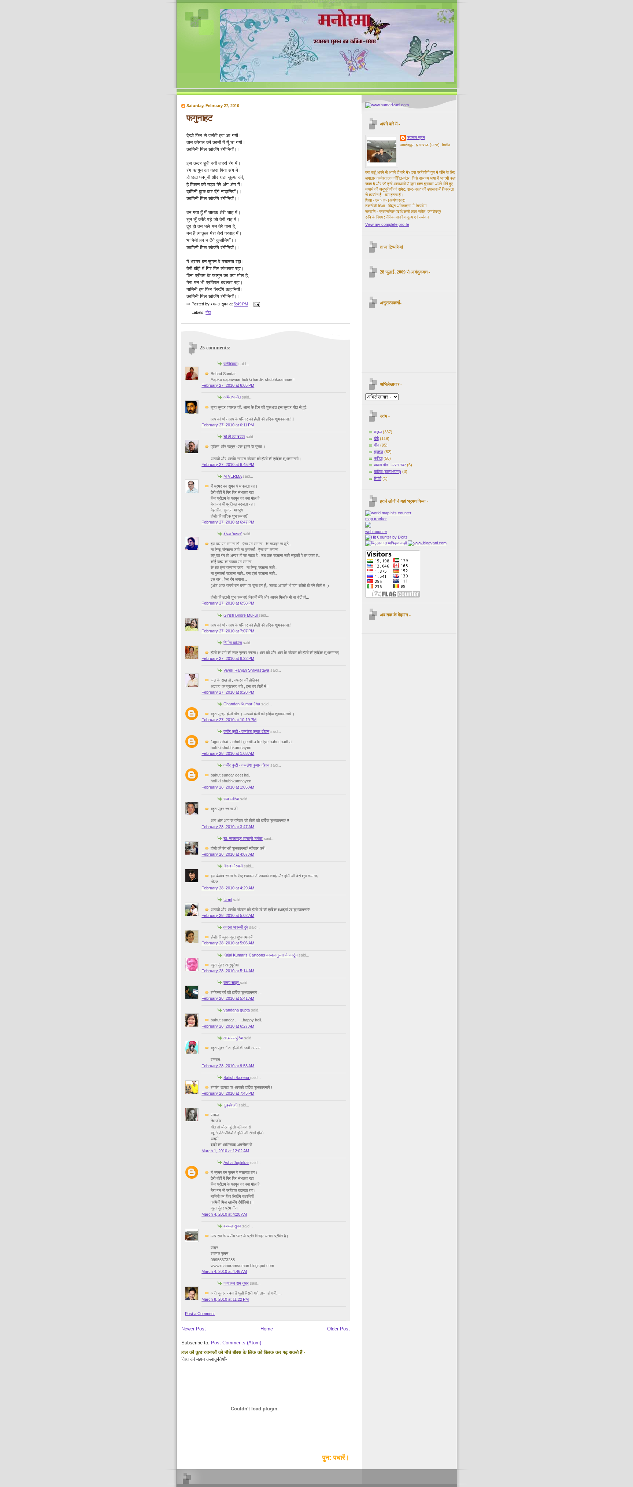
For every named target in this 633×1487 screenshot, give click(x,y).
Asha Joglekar (236, 1162)
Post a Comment (200, 1313)
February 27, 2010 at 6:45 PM (227, 464)
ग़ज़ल (378, 432)
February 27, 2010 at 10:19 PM (228, 719)
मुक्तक (378, 451)
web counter (376, 531)
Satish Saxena (236, 1077)
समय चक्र (231, 982)
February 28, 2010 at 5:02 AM (227, 915)
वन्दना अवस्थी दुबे (235, 927)
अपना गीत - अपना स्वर (390, 465)
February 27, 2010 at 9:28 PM (227, 692)
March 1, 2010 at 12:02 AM (225, 1151)
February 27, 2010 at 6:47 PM (227, 522)
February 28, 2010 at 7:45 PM (227, 1093)
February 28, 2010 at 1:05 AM (227, 787)
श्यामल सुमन (232, 1226)
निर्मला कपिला (232, 642)
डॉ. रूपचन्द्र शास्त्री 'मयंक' (243, 838)
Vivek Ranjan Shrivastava (246, 670)
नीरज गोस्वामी (233, 866)
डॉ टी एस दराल (234, 436)
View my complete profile (387, 224)
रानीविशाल (230, 363)
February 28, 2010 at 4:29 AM (227, 888)
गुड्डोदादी (230, 1105)
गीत (208, 312)
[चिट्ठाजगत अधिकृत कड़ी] (386, 543)
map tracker (376, 519)
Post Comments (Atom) (236, 1342)
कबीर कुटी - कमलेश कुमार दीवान (246, 731)
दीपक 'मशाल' (232, 534)
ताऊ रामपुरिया (233, 1038)
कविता (378, 458)
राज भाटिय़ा (231, 799)
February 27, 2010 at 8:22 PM (227, 658)
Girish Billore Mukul (241, 615)
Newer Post (193, 1329)
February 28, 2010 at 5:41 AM (227, 998)
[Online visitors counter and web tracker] (368, 526)
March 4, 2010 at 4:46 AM (224, 1271)
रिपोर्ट (377, 478)
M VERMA (232, 476)
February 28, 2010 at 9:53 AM (227, 1066)
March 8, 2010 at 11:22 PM (225, 1299)
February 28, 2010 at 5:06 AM (227, 943)
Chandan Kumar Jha (241, 704)
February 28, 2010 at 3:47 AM (227, 827)
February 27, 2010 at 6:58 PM (227, 603)
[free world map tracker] (388, 513)
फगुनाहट (199, 118)
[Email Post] (255, 304)
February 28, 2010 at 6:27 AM (227, 1026)
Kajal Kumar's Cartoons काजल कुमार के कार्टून (260, 955)
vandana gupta (236, 1010)
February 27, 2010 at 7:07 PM (227, 631)
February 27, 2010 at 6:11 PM (227, 425)
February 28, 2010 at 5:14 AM (227, 971)
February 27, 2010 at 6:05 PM (227, 385)
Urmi (227, 899)
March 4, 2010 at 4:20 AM (224, 1214)
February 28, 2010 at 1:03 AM (227, 753)
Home (266, 1329)
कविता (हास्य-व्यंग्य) (387, 471)
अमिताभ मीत (232, 397)
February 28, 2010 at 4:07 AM (227, 854)
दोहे (376, 438)
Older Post (338, 1329)
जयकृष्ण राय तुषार (236, 1283)
